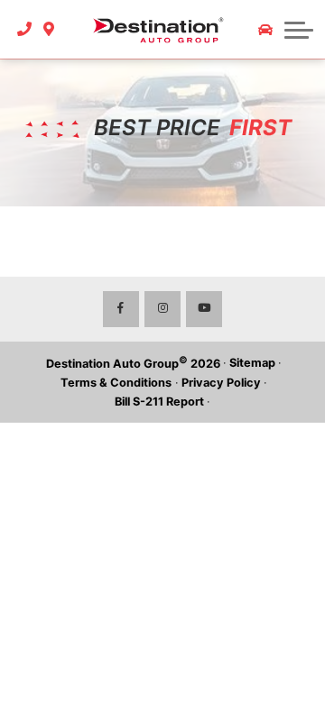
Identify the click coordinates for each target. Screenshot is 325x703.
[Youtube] (204, 309)
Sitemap (252, 363)
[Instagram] (162, 309)
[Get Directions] (49, 30)
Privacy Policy (221, 382)
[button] (298, 30)
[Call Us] (25, 30)
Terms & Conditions (116, 382)
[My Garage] (265, 30)
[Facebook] (121, 309)
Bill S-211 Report (159, 401)
